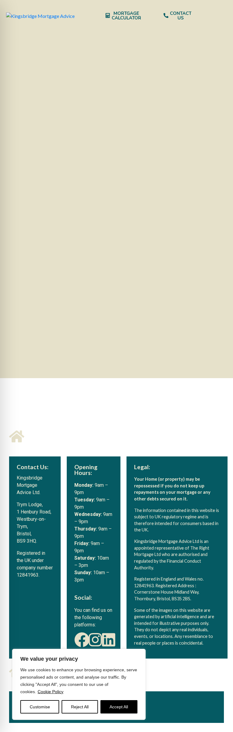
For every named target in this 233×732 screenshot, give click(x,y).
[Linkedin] (108, 639)
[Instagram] (95, 639)
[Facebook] (81, 639)
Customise (40, 706)
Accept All (119, 706)
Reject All (80, 706)
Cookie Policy (50, 691)
